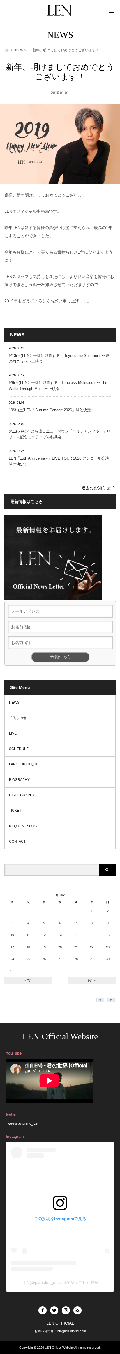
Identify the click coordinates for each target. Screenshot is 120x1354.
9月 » (92, 980)
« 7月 (28, 980)
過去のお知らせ (96, 488)
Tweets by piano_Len (23, 1123)
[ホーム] (6, 49)
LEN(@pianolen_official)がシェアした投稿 (60, 1282)
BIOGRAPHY (19, 780)
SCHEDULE (19, 749)
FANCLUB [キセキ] (23, 764)
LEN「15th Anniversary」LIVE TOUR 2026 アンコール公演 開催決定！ (59, 461)
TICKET (15, 811)
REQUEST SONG (23, 826)
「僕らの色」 (19, 718)
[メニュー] (111, 10)
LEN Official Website (60, 1036)
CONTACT (17, 841)
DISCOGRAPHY (22, 795)
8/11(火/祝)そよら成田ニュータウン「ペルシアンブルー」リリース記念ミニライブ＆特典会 (59, 434)
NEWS (20, 50)
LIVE (13, 733)
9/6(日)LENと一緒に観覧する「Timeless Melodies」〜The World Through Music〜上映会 (58, 385)
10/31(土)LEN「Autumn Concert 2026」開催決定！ (52, 410)
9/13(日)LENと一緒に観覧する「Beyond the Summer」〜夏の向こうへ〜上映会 (59, 358)
